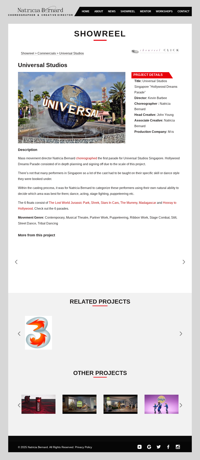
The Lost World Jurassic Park (69, 202)
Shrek (95, 202)
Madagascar (147, 202)
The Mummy (128, 202)
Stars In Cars (110, 202)
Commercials (47, 53)
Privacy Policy (83, 447)
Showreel (27, 53)
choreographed (86, 158)
